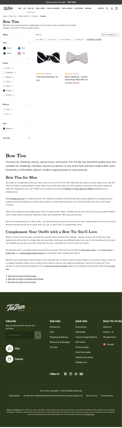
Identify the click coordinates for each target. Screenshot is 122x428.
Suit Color (6, 138)
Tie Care (53, 347)
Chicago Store (109, 337)
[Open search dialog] (107, 8)
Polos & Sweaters (53, 8)
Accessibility (14, 396)
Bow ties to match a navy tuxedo (22, 282)
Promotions (81, 327)
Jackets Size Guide (84, 357)
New (19, 8)
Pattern (5, 63)
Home (5, 16)
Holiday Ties (81, 362)
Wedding (88, 8)
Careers (106, 332)
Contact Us (55, 327)
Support (101, 8)
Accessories (79, 8)
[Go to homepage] (8, 8)
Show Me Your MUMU (84, 189)
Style (5, 123)
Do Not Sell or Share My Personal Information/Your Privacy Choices (51, 396)
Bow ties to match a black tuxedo (22, 276)
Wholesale (80, 332)
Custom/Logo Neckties (86, 337)
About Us (107, 327)
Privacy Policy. (90, 414)
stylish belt (10, 253)
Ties (24, 8)
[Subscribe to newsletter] (38, 335)
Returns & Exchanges (60, 342)
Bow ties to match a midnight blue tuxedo (25, 279)
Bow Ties (31, 8)
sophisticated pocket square (31, 253)
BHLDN (68, 189)
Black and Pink (24, 16)
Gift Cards (80, 342)
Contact (19, 359)
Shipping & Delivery (59, 337)
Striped (35, 16)
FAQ (52, 332)
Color (5, 43)
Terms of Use (91, 396)
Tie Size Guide (82, 347)
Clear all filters (94, 39)
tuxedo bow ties (17, 198)
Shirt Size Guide (82, 352)
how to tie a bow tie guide (56, 266)
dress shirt (107, 250)
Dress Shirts (40, 8)
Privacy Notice (107, 396)
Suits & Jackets (67, 8)
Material (6, 104)
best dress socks (89, 250)
